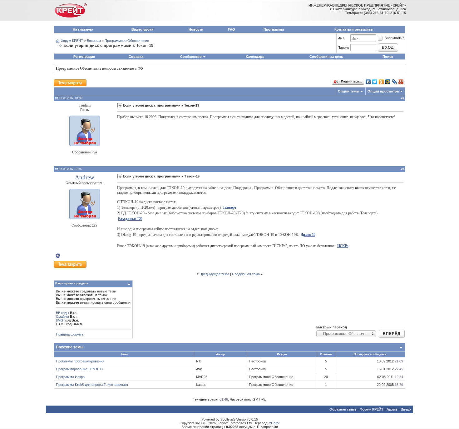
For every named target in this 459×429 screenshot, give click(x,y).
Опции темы (348, 91)
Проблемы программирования (80, 361)
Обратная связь (343, 409)
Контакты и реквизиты (353, 29)
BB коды (62, 313)
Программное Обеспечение (127, 40)
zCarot (274, 423)
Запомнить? (394, 38)
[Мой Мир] (388, 82)
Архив (392, 409)
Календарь (255, 56)
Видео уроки (142, 29)
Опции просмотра (383, 91)
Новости (196, 29)
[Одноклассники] (381, 82)
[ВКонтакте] (368, 82)
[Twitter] (375, 82)
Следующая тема (246, 274)
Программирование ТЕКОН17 (79, 369)
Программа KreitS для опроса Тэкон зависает (92, 385)
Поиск (388, 56)
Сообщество (191, 56)
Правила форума (69, 334)
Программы (274, 29)
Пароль (343, 47)
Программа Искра (70, 377)
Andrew (84, 177)
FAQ (231, 29)
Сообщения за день (326, 56)
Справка (136, 56)
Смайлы (62, 316)
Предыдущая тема (214, 274)
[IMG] (60, 320)
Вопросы (94, 40)
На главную (83, 29)
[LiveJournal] (394, 82)
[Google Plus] (401, 82)
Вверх (406, 409)
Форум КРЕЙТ (72, 40)
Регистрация (84, 56)
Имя (341, 38)
